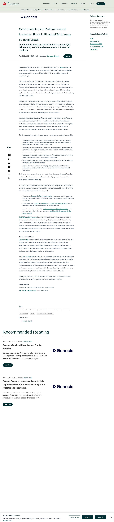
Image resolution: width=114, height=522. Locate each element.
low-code (66, 310)
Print (91, 38)
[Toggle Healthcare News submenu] (68, 10)
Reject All (87, 517)
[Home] (11, 3)
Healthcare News (61, 10)
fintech (21, 310)
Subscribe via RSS (96, 44)
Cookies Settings (74, 517)
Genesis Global (53, 56)
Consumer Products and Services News (25, 10)
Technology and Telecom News (86, 10)
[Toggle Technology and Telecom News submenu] (92, 10)
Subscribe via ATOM (96, 47)
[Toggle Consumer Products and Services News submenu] (31, 10)
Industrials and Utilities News (73, 10)
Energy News (37, 10)
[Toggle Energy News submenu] (43, 10)
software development (55, 310)
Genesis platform (27, 256)
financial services (30, 310)
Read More (7, 365)
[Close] (111, 517)
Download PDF (95, 41)
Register (100, 4)
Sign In (91, 4)
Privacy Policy (7, 520)
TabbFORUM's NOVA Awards (28, 217)
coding (32, 313)
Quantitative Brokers (40, 203)
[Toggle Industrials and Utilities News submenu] (80, 10)
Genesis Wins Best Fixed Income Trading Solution (22, 347)
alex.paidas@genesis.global (27, 290)
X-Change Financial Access (58, 203)
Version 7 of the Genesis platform (42, 196)
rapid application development (45, 313)
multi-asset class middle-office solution (55, 209)
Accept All (100, 517)
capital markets (42, 310)
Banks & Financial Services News (49, 10)
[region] (57, 517)
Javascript (93, 49)
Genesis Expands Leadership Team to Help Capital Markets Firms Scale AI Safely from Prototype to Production (24, 384)
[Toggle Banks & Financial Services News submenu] (55, 10)
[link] (46, 4)
